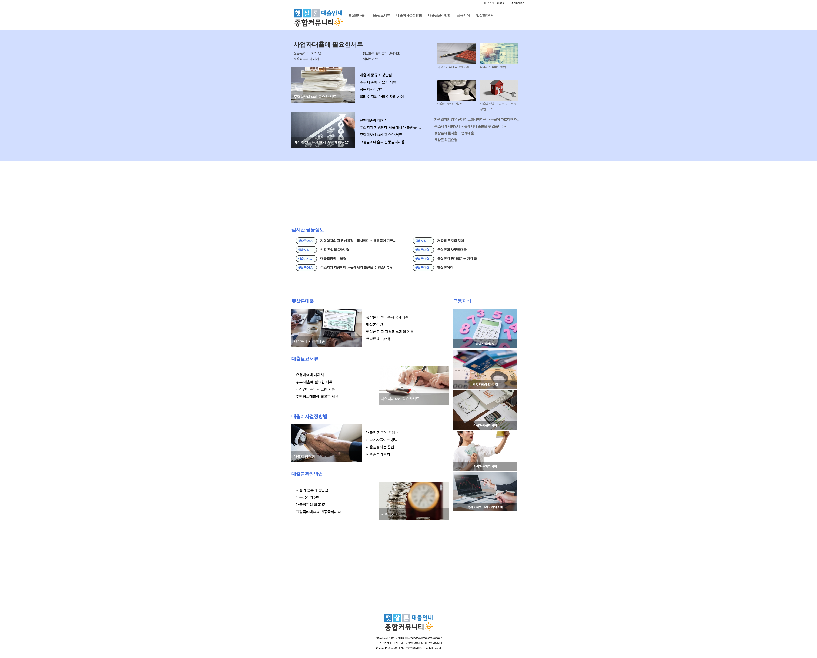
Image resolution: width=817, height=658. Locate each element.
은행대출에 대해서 (374, 120)
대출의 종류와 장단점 (376, 75)
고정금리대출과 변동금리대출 (382, 142)
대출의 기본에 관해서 (382, 432)
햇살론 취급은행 (445, 140)
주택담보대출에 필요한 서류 (315, 97)
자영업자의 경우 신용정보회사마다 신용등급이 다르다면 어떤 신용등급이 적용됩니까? (477, 119)
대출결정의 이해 (378, 454)
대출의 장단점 (304, 456)
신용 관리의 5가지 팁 (307, 53)
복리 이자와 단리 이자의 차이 (382, 97)
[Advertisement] (562, 98)
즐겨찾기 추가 (517, 3)
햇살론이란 (370, 59)
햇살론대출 (356, 15)
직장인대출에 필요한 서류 (453, 67)
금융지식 (463, 15)
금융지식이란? (371, 89)
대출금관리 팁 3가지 (311, 505)
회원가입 (501, 3)
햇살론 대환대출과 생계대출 (381, 53)
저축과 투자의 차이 (306, 59)
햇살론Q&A (484, 15)
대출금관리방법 (439, 15)
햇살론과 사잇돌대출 (452, 249)
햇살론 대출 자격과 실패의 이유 (390, 332)
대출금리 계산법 (308, 497)
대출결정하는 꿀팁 (333, 258)
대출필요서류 (380, 15)
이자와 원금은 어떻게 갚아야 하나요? (322, 142)
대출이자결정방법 (409, 15)
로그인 (490, 3)
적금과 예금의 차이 (485, 425)
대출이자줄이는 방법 (493, 67)
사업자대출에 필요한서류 (328, 44)
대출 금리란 (390, 514)
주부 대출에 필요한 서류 (378, 82)
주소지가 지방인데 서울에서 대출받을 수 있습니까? (391, 127)
